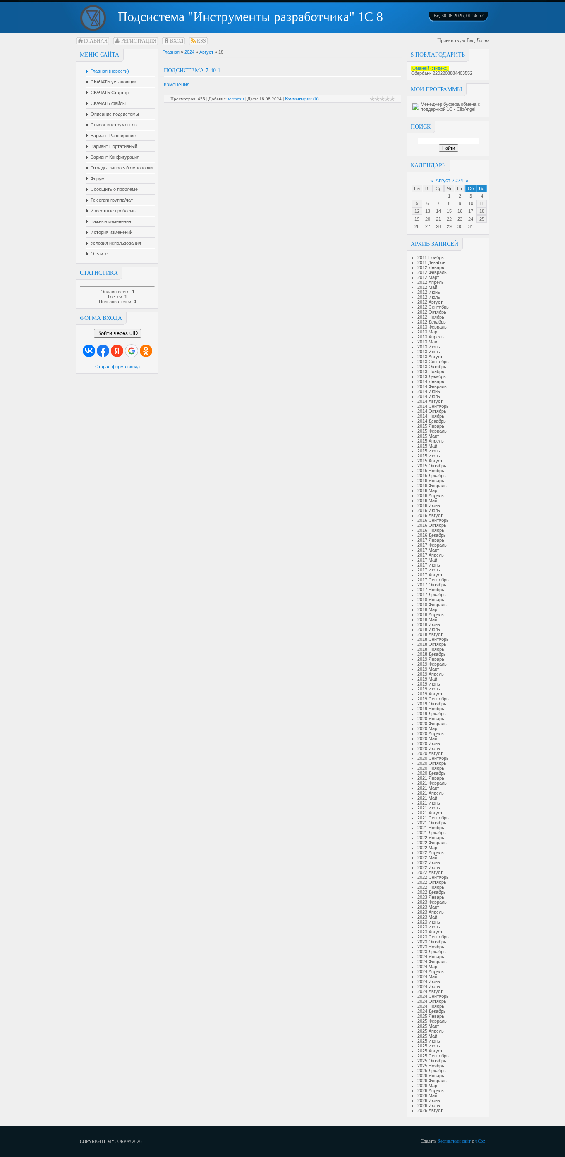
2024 (189, 52)
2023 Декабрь (431, 951)
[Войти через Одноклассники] (146, 351)
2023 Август (430, 931)
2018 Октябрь (431, 644)
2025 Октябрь (431, 1060)
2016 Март (428, 490)
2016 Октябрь (431, 525)
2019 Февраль (432, 664)
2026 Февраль (432, 1080)
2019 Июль (428, 688)
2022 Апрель (430, 852)
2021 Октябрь (431, 822)
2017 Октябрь (431, 584)
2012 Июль (428, 297)
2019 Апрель (430, 673)
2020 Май (427, 738)
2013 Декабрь (431, 376)
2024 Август (430, 991)
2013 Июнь (428, 346)
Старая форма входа (117, 366)
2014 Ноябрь (430, 416)
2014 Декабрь (431, 421)
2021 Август (430, 812)
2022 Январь (430, 837)
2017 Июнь (428, 564)
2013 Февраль (432, 326)
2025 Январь (430, 1016)
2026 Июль (428, 1105)
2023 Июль (428, 926)
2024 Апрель (430, 971)
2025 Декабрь (431, 1070)
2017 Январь (430, 540)
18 (481, 211)
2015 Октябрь (431, 465)
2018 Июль (428, 629)
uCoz (480, 1140)
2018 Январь (430, 599)
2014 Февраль (432, 386)
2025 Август (430, 1050)
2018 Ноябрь (430, 649)
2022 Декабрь (431, 892)
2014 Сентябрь (433, 406)
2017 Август (430, 574)
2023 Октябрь (431, 941)
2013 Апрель (430, 336)
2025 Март (428, 1026)
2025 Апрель (430, 1030)
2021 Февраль (432, 783)
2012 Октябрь (431, 311)
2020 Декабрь (431, 773)
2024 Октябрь (431, 1001)
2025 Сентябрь (433, 1055)
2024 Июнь (428, 981)
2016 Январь (430, 480)
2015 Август (430, 460)
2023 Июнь (428, 921)
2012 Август (430, 302)
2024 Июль (428, 986)
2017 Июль (428, 569)
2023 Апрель (430, 911)
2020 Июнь (428, 743)
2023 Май (427, 916)
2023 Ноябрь (430, 946)
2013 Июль (428, 351)
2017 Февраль (432, 545)
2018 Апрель (430, 614)
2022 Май (427, 857)
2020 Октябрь (431, 763)
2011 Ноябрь (430, 257)
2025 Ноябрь (430, 1065)
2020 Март (428, 728)
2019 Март (428, 669)
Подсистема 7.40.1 (192, 70)
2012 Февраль (432, 272)
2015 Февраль (432, 431)
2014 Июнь (428, 391)
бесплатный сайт (454, 1140)
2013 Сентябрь (433, 361)
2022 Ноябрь (430, 887)
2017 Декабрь (431, 594)
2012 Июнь (428, 292)
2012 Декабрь (431, 321)
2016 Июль (428, 510)
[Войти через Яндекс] (117, 351)
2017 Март (428, 550)
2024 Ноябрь (430, 1006)
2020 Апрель (430, 733)
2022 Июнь (428, 862)
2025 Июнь (428, 1040)
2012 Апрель (430, 282)
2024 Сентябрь (433, 996)
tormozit (236, 98)
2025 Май (427, 1035)
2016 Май (427, 500)
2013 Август (430, 356)
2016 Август (430, 515)
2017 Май (427, 559)
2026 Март (428, 1085)
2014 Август (430, 401)
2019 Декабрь (431, 713)
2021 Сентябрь (433, 817)
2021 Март (428, 788)
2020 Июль (428, 748)
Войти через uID (117, 333)
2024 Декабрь (431, 1011)
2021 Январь (430, 778)
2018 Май (427, 619)
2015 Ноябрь (430, 470)
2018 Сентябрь (433, 639)
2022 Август (430, 872)
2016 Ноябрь (430, 530)
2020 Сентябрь (433, 758)
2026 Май (427, 1095)
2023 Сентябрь (433, 936)
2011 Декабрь (431, 262)
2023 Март (428, 907)
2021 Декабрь (431, 832)
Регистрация (138, 41)
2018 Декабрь (431, 654)
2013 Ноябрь (430, 371)
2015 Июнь (428, 450)
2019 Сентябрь (433, 698)
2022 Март (428, 847)
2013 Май (427, 341)
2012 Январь (430, 267)
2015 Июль (428, 455)
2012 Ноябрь (430, 316)
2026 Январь (430, 1075)
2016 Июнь (428, 505)
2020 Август (430, 753)
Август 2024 (449, 180)
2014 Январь (430, 381)
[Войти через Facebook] (103, 351)
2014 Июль (428, 396)
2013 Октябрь (431, 366)
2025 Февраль (432, 1021)
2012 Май (427, 287)
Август (206, 52)
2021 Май (427, 797)
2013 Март (428, 331)
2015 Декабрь (431, 475)
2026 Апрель (430, 1090)
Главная (96, 41)
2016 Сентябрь (433, 520)
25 (481, 219)
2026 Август (430, 1110)
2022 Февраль (432, 842)
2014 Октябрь (431, 411)
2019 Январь (430, 659)
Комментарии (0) (302, 98)
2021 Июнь (428, 802)
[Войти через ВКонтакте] (89, 351)
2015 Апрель (430, 440)
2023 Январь (430, 897)
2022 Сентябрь (433, 877)
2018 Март (428, 609)
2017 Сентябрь (433, 579)
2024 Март (428, 966)
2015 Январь (430, 426)
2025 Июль (428, 1045)
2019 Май (427, 678)
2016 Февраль (432, 485)
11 (481, 203)
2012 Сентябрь (433, 307)
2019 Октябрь (431, 703)
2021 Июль (428, 807)
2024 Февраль (432, 961)
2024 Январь (430, 956)
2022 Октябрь (431, 882)
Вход (176, 41)
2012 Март (428, 277)
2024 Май (427, 976)
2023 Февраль (432, 902)
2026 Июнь (428, 1100)
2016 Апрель (430, 495)
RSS (201, 41)
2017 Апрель (430, 554)
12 (416, 211)
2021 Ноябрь (430, 827)
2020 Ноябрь (430, 768)
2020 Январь (430, 718)
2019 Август (430, 693)
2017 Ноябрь (430, 589)
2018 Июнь (428, 624)
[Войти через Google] (131, 350)
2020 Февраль (432, 723)
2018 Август (430, 634)
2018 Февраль (432, 604)
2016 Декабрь (431, 535)
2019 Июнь (428, 683)
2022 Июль (428, 867)
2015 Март (428, 435)
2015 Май (427, 445)
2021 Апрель (430, 792)
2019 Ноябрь (430, 708)
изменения (177, 85)
